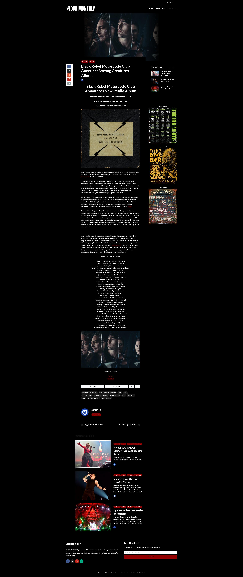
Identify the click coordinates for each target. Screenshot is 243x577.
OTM (123, 395)
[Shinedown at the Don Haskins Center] (93, 485)
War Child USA (95, 398)
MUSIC (123, 444)
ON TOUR (92, 61)
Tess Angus (130, 395)
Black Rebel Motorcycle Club (107, 392)
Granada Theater (87, 395)
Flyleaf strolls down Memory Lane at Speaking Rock (127, 451)
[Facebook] (68, 561)
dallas (125, 392)
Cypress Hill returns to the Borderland (128, 512)
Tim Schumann (120, 464)
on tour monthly (115, 395)
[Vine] (81, 561)
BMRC (120, 392)
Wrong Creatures (106, 398)
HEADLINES (160, 8)
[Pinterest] (77, 561)
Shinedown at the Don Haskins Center (125, 480)
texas (83, 398)
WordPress (142, 572)
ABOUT (170, 8)
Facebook (110, 378)
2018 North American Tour (89, 392)
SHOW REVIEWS (137, 444)
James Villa (87, 80)
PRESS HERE (85, 177)
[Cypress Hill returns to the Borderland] (93, 517)
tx (88, 398)
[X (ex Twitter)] (72, 561)
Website (110, 376)
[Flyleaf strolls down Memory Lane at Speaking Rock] (93, 454)
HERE (130, 206)
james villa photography (101, 395)
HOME (151, 8)
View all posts (96, 414)
